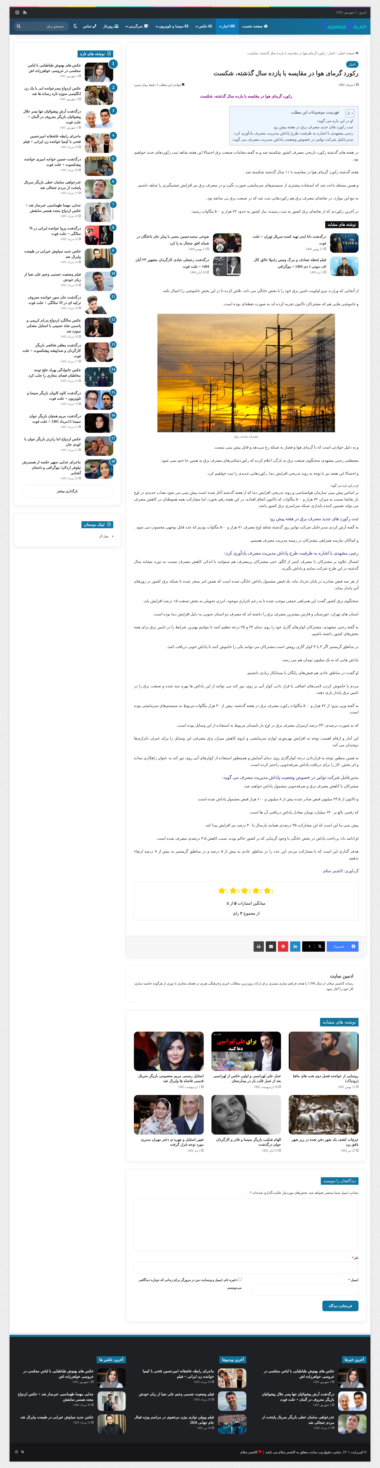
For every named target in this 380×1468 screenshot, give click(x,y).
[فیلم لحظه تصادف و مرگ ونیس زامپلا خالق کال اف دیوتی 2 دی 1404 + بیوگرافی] (344, 266)
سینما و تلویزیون (172, 26)
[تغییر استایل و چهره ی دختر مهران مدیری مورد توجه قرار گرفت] (169, 1114)
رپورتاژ (109, 26)
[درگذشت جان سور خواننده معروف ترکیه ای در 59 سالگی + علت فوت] (99, 304)
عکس (203, 26)
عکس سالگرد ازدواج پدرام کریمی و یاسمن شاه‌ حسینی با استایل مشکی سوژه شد (54, 325)
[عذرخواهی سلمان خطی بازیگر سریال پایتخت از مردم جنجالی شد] (99, 189)
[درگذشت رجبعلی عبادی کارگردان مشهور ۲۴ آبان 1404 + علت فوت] (227, 266)
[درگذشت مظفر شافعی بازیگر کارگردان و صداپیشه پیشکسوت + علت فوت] (99, 352)
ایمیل (353, 1280)
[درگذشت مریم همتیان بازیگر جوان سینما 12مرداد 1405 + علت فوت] (99, 423)
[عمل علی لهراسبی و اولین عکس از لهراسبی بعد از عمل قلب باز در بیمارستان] (246, 1051)
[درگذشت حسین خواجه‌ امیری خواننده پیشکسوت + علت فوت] (99, 166)
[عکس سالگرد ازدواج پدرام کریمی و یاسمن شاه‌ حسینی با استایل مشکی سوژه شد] (99, 327)
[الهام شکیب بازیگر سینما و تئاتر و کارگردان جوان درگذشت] (246, 1114)
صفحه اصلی (346, 53)
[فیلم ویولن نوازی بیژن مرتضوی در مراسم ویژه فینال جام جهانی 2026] (232, 1424)
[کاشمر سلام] (344, 26)
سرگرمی (136, 26)
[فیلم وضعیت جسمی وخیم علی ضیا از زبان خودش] (99, 281)
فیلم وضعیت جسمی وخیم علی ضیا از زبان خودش (176, 1394)
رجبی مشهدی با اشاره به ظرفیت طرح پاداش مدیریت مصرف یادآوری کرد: (293, 133)
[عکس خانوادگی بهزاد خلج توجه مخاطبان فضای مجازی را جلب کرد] (99, 377)
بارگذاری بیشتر (67, 491)
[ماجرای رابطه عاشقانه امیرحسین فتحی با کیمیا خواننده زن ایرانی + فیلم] (99, 143)
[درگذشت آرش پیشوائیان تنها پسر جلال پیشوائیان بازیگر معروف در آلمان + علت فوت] (99, 118)
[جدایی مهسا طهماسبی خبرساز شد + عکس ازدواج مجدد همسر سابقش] (99, 212)
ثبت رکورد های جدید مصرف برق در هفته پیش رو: (313, 127)
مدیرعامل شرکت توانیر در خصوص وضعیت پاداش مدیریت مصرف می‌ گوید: (292, 139)
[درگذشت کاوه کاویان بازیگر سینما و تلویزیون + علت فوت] (99, 400)
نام (355, 1258)
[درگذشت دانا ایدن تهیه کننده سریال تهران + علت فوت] (344, 243)
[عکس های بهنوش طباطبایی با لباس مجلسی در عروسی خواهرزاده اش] (99, 72)
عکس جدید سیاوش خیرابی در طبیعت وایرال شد (57, 1417)
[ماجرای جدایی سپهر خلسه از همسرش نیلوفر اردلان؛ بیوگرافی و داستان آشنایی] (99, 469)
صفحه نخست (253, 26)
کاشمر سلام (248, 1452)
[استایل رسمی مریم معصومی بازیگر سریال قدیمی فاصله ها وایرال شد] (169, 1051)
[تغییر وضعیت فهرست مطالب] (347, 113)
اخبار (226, 26)
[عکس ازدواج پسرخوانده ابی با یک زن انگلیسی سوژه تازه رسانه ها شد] (99, 95)
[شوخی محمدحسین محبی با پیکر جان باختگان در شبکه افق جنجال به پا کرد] (227, 243)
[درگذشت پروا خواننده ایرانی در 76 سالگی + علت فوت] (99, 235)
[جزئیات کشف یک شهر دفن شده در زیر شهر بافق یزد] (324, 1114)
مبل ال (104, 536)
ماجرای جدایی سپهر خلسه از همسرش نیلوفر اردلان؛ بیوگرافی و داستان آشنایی (51, 467)
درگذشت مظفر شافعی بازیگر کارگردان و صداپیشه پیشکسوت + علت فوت (51, 350)
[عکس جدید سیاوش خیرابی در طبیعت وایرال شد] (99, 258)
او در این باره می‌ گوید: (335, 121)
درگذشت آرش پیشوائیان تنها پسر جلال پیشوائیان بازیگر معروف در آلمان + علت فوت (52, 116)
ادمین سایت (341, 976)
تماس (88, 26)
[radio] (223, 890)
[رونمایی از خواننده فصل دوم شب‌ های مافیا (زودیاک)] (324, 1051)
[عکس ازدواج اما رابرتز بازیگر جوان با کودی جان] (99, 446)
